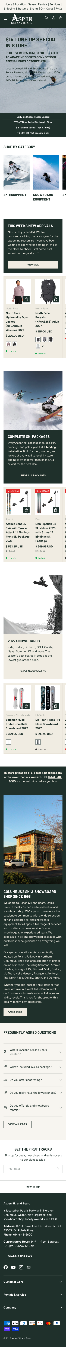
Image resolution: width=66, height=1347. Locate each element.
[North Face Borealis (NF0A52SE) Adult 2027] (48, 291)
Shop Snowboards (33, 671)
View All (33, 264)
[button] (60, 17)
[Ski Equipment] (17, 172)
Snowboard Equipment (43, 197)
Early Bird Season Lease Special (33, 117)
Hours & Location (15, 4)
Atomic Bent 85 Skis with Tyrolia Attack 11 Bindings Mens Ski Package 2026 (18, 532)
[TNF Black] (14, 343)
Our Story (15, 1011)
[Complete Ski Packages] (33, 400)
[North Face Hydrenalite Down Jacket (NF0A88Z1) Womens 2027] (18, 291)
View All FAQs (17, 1124)
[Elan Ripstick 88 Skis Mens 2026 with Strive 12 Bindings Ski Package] (48, 502)
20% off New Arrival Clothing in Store (33, 122)
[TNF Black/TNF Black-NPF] (50, 339)
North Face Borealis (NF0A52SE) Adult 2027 (47, 319)
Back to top (33, 1186)
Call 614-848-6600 (20, 1255)
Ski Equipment (15, 195)
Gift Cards (46, 8)
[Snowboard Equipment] (46, 172)
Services (54, 4)
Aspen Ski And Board (21, 1338)
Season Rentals (38, 4)
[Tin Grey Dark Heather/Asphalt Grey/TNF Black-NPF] (38, 346)
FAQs (58, 8)
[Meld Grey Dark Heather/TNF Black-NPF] (44, 339)
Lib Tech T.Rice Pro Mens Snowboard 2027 (47, 724)
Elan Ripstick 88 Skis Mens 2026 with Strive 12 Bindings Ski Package (45, 532)
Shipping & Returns (16, 8)
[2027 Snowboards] (33, 604)
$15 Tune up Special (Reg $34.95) (33, 127)
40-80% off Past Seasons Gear (33, 133)
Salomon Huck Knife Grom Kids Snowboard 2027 (17, 724)
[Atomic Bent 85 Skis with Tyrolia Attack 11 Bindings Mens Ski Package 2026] (18, 502)
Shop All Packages (33, 475)
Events (34, 8)
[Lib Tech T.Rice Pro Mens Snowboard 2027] (48, 698)
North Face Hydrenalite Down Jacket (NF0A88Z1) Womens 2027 (17, 321)
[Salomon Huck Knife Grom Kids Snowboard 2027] (18, 698)
